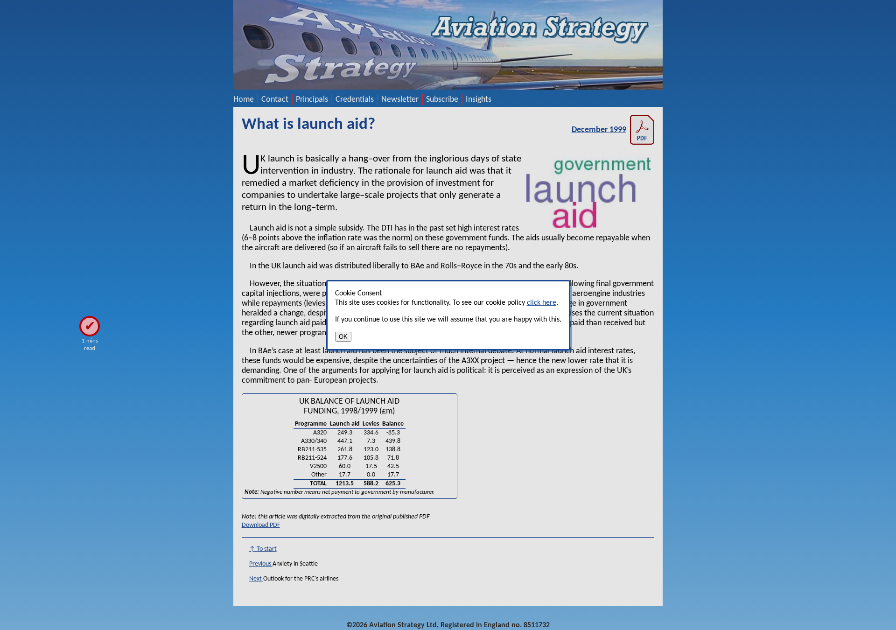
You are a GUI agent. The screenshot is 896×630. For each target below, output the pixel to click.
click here (541, 303)
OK (343, 336)
